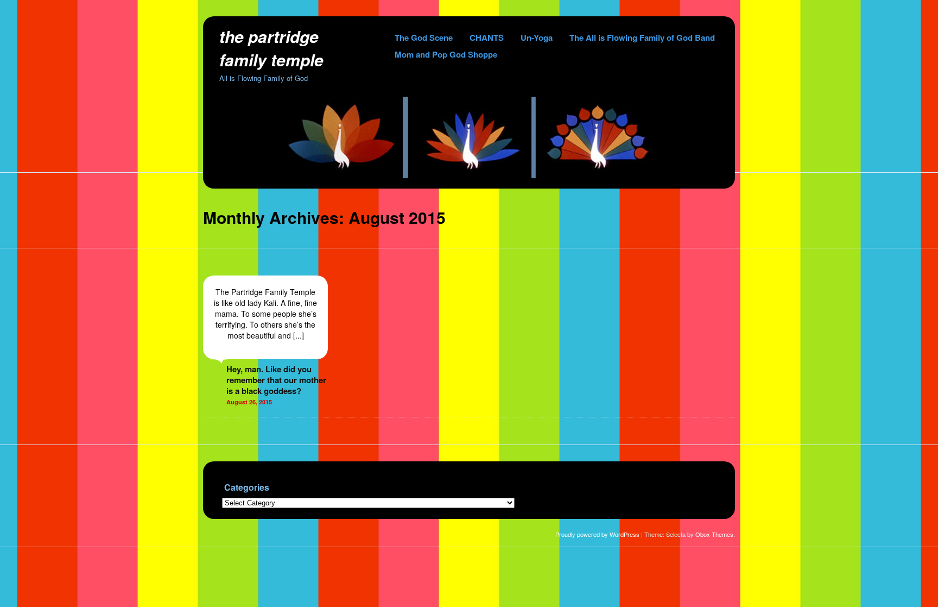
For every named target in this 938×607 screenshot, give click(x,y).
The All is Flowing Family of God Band (642, 37)
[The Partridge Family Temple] (469, 175)
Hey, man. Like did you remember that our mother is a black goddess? (276, 380)
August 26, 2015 (249, 402)
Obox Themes (714, 534)
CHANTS (487, 37)
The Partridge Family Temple (271, 47)
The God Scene (424, 37)
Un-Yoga (537, 37)
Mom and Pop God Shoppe (446, 54)
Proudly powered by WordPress (597, 534)
